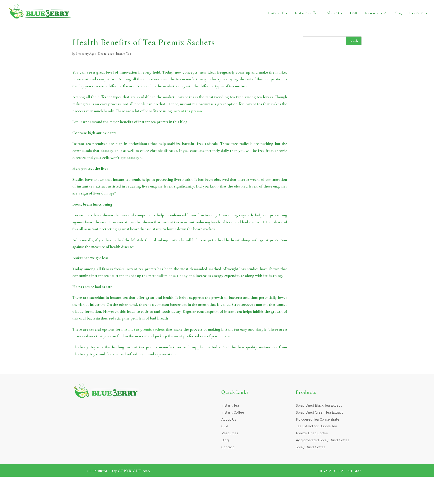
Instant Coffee (333, 12)
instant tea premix (188, 110)
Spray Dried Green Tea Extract (319, 412)
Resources (385, 12)
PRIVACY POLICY (331, 471)
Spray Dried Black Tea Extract (319, 405)
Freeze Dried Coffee (312, 433)
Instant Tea (312, 12)
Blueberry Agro (86, 54)
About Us (354, 12)
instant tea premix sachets (143, 329)
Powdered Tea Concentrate (317, 419)
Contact (227, 447)
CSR (369, 12)
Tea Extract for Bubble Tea (316, 426)
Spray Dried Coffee (311, 447)
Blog (405, 12)
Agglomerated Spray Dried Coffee (322, 440)
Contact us (421, 12)
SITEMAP (354, 471)
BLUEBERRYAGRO (100, 471)
